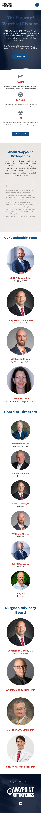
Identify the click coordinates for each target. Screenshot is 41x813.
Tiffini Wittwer (20, 398)
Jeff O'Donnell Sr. (21, 443)
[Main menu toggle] (37, 5)
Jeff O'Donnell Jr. (20, 278)
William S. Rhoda (21, 359)
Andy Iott (20, 593)
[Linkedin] (20, 803)
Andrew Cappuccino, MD (20, 689)
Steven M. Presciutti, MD (20, 766)
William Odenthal (21, 473)
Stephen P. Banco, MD (20, 320)
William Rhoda (20, 534)
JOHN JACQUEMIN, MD (20, 729)
